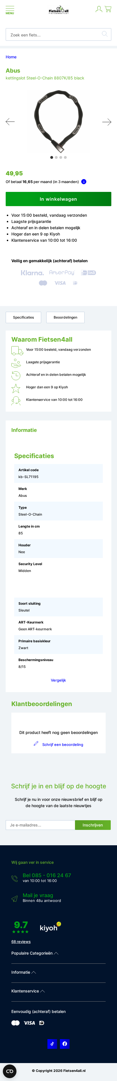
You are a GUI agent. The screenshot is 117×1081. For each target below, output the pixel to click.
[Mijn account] (99, 11)
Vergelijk (58, 680)
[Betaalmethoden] (15, 1024)
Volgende (106, 121)
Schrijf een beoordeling (62, 744)
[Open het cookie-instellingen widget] (9, 1071)
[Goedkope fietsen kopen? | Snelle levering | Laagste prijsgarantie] (58, 13)
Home (11, 56)
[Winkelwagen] (108, 11)
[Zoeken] (104, 35)
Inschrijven (93, 824)
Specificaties (23, 317)
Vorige (10, 121)
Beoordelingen (65, 317)
